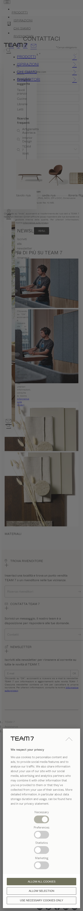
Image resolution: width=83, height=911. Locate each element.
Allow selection (41, 890)
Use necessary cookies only (41, 900)
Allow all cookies (41, 881)
